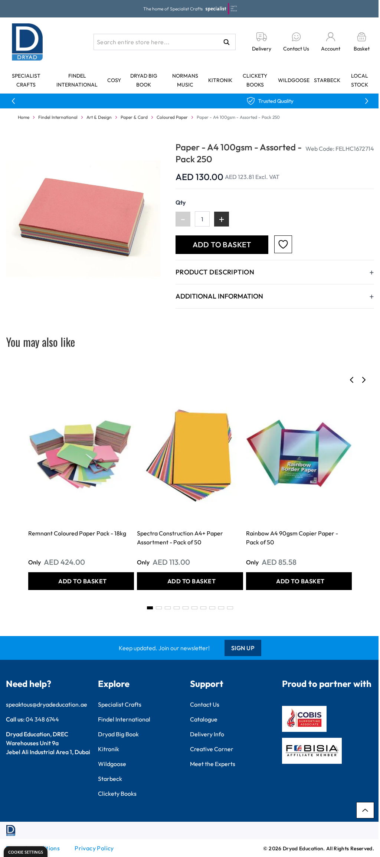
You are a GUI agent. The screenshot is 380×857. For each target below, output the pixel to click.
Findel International (58, 117)
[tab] (150, 607)
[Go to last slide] (351, 379)
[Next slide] (363, 379)
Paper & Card (134, 117)
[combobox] (165, 42)
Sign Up (243, 648)
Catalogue (203, 719)
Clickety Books (117, 793)
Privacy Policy (94, 848)
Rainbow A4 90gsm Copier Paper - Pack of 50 (292, 537)
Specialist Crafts (119, 704)
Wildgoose (293, 80)
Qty (181, 202)
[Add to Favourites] (283, 244)
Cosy (114, 80)
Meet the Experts (212, 764)
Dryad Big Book (118, 734)
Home (23, 117)
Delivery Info (207, 734)
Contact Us (204, 704)
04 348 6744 (42, 719)
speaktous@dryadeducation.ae (46, 704)
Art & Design (99, 117)
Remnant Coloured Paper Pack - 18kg (77, 533)
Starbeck (327, 80)
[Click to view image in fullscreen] (83, 218)
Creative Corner (211, 749)
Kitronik (220, 80)
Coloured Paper (172, 117)
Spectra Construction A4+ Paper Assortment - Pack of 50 (180, 537)
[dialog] (26, 851)
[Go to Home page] (27, 42)
